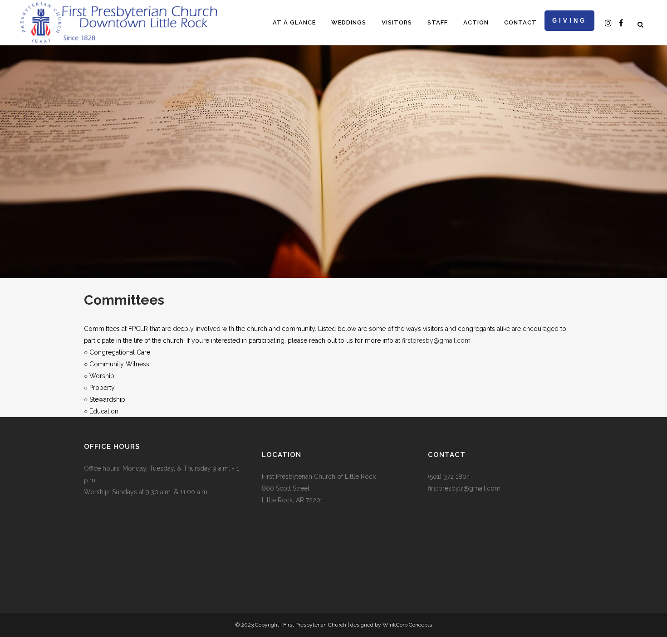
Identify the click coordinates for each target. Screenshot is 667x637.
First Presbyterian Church (314, 625)
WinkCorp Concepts (407, 625)
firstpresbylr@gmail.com (464, 488)
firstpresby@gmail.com (436, 340)
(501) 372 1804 (449, 476)
